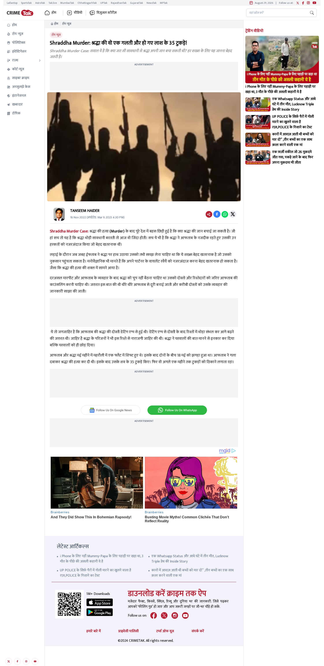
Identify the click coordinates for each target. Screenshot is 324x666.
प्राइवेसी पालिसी (128, 631)
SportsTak (26, 3)
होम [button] (54, 12)
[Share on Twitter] (232, 214)
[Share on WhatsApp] (224, 214)
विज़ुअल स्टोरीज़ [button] (107, 12)
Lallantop (12, 3)
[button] (23, 25)
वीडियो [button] (78, 12)
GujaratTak (136, 3)
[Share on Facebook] (216, 214)
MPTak (164, 3)
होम (56, 24)
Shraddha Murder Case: (69, 231)
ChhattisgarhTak (87, 3)
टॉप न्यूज (66, 24)
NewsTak (151, 3)
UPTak (103, 3)
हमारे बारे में (93, 631)
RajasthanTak (119, 3)
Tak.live (52, 3)
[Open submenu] (40, 60)
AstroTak (40, 3)
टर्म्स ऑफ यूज (165, 631)
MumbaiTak (67, 3)
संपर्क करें (198, 631)
